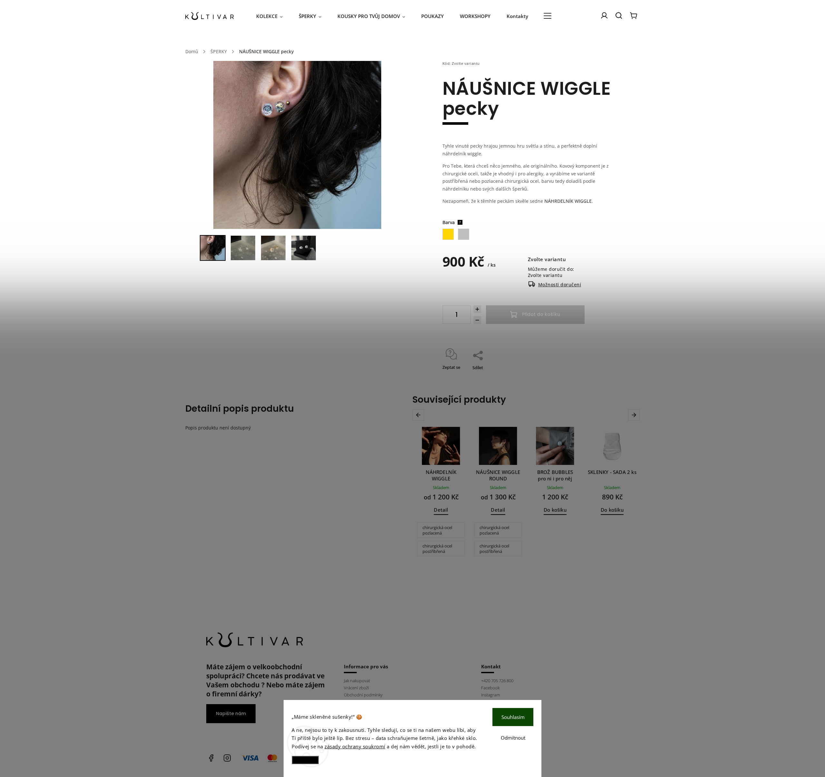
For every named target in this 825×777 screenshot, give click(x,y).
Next (635, 415)
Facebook (490, 688)
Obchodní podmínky (363, 695)
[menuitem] (273, 16)
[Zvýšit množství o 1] (477, 309)
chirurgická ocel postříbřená (437, 548)
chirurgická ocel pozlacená (437, 530)
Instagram (490, 695)
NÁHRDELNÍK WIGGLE (568, 201)
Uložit (457, 376)
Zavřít (592, 376)
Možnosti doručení (559, 284)
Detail (441, 510)
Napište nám (231, 713)
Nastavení (305, 760)
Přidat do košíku (541, 314)
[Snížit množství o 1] (477, 320)
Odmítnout (513, 737)
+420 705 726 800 (497, 681)
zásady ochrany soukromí (355, 746)
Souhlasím (513, 717)
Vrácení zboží (356, 688)
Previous (419, 415)
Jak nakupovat (357, 681)
